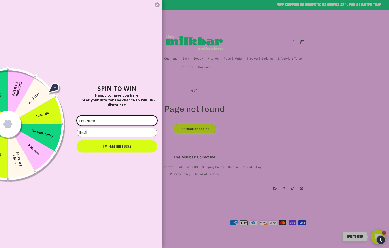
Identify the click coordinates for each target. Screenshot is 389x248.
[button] (157, 4)
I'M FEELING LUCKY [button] (117, 146)
